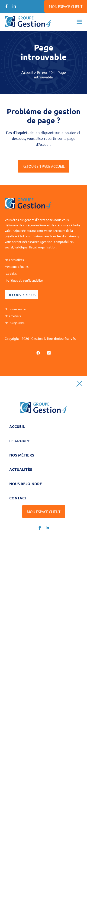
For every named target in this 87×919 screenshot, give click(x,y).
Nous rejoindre (25, 483)
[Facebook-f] (6, 6)
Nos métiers (21, 455)
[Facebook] (38, 353)
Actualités (20, 469)
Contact (18, 497)
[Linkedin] (49, 353)
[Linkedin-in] (14, 6)
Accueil (27, 72)
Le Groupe (19, 440)
